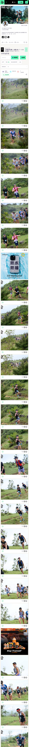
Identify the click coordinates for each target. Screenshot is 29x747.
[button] (7, 62)
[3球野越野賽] (14, 88)
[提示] (2, 100)
